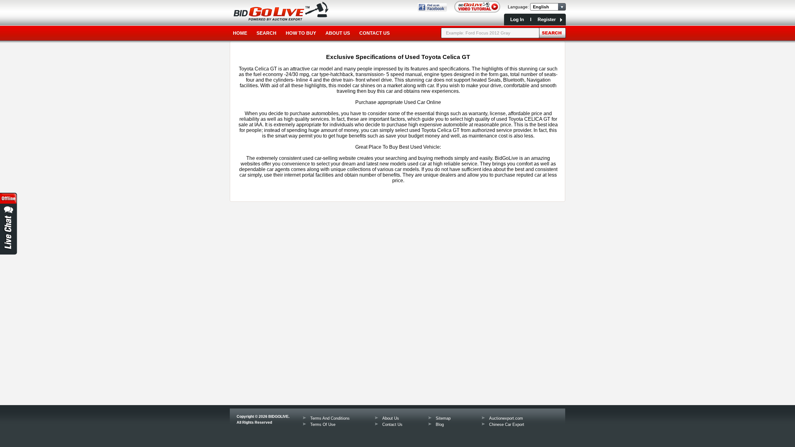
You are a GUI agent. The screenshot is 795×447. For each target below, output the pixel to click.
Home (240, 33)
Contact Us (374, 33)
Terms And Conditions (330, 418)
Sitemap (443, 418)
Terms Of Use (322, 424)
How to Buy (301, 33)
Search (266, 33)
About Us (337, 33)
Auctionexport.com (506, 418)
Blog (440, 424)
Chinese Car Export (506, 424)
